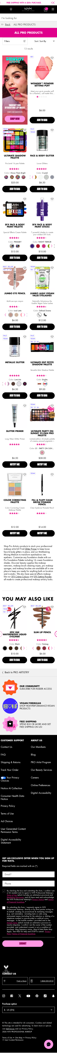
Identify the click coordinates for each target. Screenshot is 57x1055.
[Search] (4, 9)
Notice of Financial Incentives (23, 933)
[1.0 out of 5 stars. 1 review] (42, 97)
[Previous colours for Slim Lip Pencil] (33, 648)
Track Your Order (9, 770)
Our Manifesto (38, 747)
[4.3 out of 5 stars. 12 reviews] (42, 444)
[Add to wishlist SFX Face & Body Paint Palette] (25, 199)
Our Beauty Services (41, 770)
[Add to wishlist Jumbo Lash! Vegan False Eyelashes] (52, 268)
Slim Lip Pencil (42, 632)
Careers (35, 777)
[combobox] (27, 18)
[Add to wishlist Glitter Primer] (25, 406)
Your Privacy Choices (10, 779)
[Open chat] (48, 1044)
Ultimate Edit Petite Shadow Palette (42, 363)
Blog (33, 754)
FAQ (3, 754)
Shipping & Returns (10, 762)
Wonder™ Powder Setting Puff (42, 85)
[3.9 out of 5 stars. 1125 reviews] (15, 307)
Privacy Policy (8, 806)
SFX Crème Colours (20, 576)
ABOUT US (36, 740)
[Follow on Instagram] (4, 996)
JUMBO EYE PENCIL (14, 293)
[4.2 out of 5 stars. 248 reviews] (15, 513)
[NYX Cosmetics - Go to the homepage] (28, 9)
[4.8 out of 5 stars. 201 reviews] (15, 376)
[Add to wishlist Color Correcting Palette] (25, 475)
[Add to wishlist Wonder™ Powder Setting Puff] (52, 58)
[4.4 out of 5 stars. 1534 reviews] (42, 307)
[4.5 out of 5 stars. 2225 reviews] (42, 640)
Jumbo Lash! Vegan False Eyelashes (42, 294)
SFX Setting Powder (43, 576)
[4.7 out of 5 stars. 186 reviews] (42, 169)
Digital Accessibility (41, 793)
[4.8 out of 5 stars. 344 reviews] (15, 444)
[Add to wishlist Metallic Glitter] (25, 337)
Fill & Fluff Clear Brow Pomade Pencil (42, 502)
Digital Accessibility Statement (11, 841)
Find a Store (21, 981)
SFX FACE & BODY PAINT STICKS (42, 226)
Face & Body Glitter (42, 156)
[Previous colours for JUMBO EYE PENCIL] (5, 315)
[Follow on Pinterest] (37, 996)
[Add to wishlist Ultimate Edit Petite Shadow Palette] (52, 337)
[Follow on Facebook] (11, 996)
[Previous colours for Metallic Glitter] (5, 384)
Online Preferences (40, 785)
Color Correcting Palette (14, 501)
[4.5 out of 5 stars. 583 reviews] (15, 169)
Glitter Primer (15, 431)
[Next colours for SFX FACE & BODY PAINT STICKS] (51, 246)
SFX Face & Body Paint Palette (15, 226)
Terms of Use (7, 813)
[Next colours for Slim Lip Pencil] (51, 648)
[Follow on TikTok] (45, 996)
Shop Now (15, 119)
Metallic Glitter (14, 362)
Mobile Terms (12, 922)
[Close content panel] (53, 3)
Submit (22, 943)
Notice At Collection (11, 788)
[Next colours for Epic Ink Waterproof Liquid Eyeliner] (24, 648)
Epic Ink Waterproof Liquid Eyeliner (14, 634)
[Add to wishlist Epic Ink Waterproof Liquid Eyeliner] (24, 607)
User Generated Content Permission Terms (13, 830)
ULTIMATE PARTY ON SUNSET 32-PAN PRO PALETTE (42, 433)
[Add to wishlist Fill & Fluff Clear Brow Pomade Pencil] (52, 475)
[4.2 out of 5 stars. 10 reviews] (42, 238)
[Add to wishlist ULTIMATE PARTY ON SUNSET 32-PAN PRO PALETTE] (52, 406)
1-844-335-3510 (46, 981)
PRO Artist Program (41, 762)
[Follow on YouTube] (28, 996)
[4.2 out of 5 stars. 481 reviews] (42, 376)
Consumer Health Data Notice (12, 797)
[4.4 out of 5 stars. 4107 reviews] (14, 640)
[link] (45, 9)
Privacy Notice (38, 899)
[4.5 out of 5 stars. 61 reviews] (15, 238)
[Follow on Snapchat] (53, 996)
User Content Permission (14, 1040)
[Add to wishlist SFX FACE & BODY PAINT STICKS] (52, 199)
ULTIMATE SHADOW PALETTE (15, 157)
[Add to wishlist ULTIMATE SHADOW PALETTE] (25, 130)
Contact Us (6, 747)
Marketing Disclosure (15, 897)
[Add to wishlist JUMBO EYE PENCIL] (25, 268)
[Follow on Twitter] (20, 996)
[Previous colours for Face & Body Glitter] (32, 177)
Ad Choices (7, 821)
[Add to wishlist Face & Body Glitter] (52, 130)
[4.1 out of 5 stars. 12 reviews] (42, 513)
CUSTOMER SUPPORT (12, 740)
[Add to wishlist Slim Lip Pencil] (52, 607)
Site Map (18, 1037)
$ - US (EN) (9, 1009)
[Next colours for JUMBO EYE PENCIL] (24, 315)
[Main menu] (52, 9)
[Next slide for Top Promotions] (51, 2)
